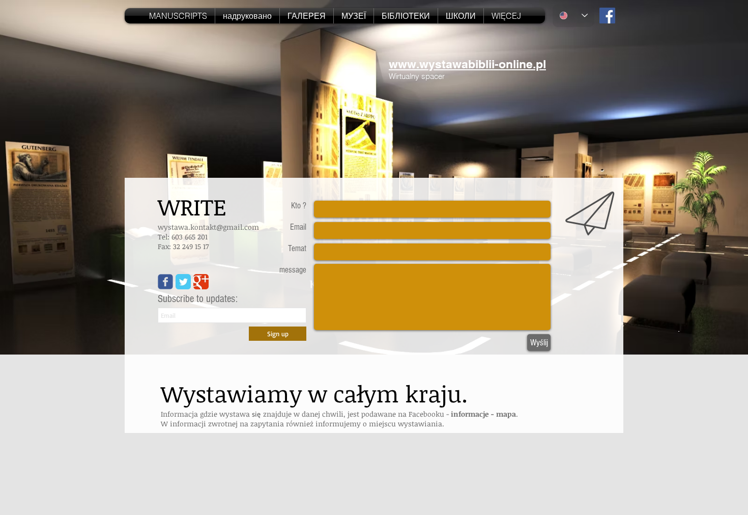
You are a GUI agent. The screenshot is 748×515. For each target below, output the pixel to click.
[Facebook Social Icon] (607, 15)
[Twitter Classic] (183, 281)
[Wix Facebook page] (165, 281)
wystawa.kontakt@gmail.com (208, 227)
